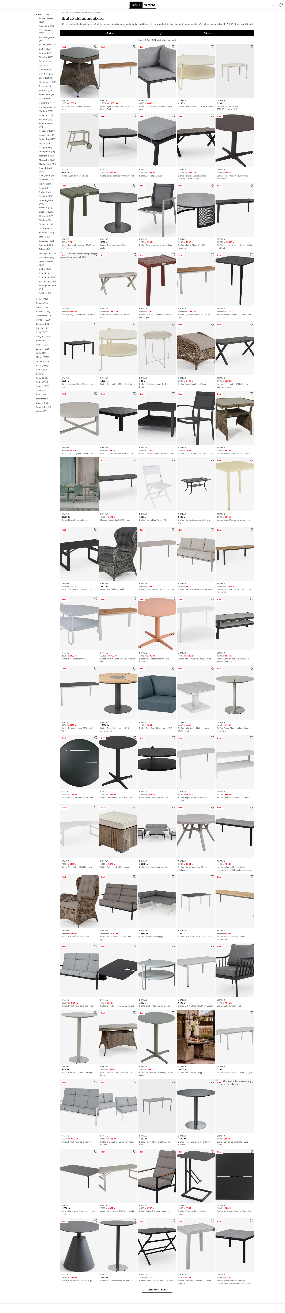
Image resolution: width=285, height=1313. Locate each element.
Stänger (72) (42, 403)
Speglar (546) (42, 386)
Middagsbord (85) (47, 164)
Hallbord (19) (45, 103)
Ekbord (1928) (46, 78)
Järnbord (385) (46, 111)
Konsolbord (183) (47, 131)
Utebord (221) (45, 269)
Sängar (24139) (43, 407)
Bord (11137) (42, 14)
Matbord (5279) (46, 156)
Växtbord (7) (45, 293)
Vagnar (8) (41, 411)
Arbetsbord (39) (46, 26)
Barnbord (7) (45, 53)
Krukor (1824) (42, 345)
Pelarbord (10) (46, 179)
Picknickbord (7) (46, 184)
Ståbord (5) (44, 237)
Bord (63, 13)
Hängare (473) (43, 336)
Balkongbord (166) (48, 44)
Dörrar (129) (42, 307)
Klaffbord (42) (45, 119)
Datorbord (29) (46, 74)
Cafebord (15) (45, 69)
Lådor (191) (41, 353)
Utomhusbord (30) (47, 277)
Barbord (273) (45, 49)
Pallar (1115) (42, 365)
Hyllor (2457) (42, 332)
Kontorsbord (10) (47, 139)
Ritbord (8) (44, 188)
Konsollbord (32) (47, 135)
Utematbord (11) (46, 273)
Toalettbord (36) (46, 257)
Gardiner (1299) (43, 320)
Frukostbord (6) (46, 94)
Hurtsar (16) (42, 328)
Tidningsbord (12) (47, 253)
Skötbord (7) (45, 220)
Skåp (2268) (42, 378)
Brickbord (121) (46, 65)
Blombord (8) (45, 61)
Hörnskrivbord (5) (47, 107)
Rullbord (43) (45, 192)
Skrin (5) (40, 374)
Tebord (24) (44, 249)
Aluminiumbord (73, 13)
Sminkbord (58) (46, 224)
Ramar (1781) (42, 369)
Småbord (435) (46, 228)
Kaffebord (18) (46, 115)
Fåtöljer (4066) (43, 311)
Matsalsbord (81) (47, 160)
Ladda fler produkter (157, 1290)
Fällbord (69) (45, 98)
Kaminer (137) (43, 340)
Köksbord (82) (45, 143)
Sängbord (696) (46, 241)
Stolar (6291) (42, 390)
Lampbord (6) (45, 147)
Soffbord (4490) (46, 232)
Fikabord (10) (45, 90)
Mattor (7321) (42, 357)
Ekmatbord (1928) (47, 82)
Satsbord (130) (46, 196)
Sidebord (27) (45, 207)
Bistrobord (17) (46, 57)
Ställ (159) (41, 394)
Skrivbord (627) (46, 216)
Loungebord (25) (47, 151)
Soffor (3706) (42, 382)
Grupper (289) (43, 324)
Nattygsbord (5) (46, 175)
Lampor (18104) (43, 349)
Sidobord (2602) (46, 212)
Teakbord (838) (46, 245)
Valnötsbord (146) (47, 281)
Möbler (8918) (42, 361)
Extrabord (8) (45, 86)
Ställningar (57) (43, 399)
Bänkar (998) (42, 303)
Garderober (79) (44, 315)
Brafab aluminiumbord (91, 13)
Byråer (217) (42, 299)
